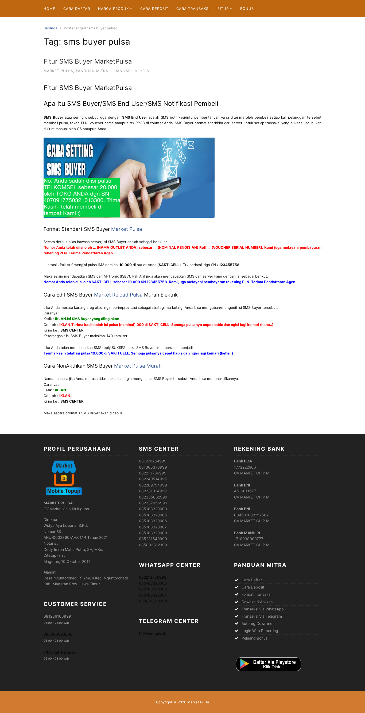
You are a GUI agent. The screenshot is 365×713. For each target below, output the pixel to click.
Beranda (50, 28)
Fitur (223, 8)
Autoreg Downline (257, 623)
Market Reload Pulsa (118, 295)
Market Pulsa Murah (138, 366)
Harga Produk (113, 8)
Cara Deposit (154, 8)
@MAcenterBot (152, 633)
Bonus (247, 8)
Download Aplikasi (257, 601)
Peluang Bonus (254, 638)
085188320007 (153, 595)
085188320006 (153, 589)
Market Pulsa (58, 71)
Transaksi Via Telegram (262, 616)
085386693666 (58, 634)
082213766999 (152, 577)
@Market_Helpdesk (60, 652)
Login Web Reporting (260, 630)
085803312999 (153, 601)
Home (49, 8)
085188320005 (153, 583)
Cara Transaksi (192, 8)
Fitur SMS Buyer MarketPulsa (88, 61)
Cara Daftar (76, 8)
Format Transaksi (256, 594)
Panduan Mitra (92, 71)
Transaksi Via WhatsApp (263, 609)
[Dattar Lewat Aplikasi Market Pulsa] (268, 671)
